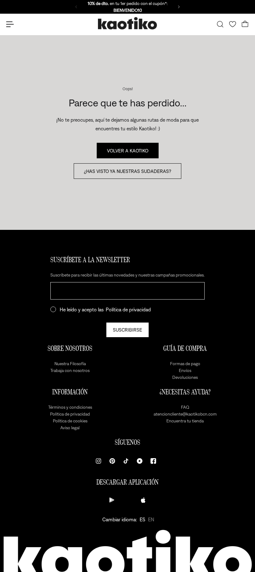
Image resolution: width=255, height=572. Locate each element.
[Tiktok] (126, 461)
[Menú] (10, 24)
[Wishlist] (232, 24)
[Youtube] (139, 461)
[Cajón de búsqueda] (220, 24)
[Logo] (127, 24)
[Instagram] (98, 461)
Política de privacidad (128, 309)
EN (151, 519)
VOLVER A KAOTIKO (127, 150)
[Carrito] (245, 24)
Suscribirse (127, 330)
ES (142, 519)
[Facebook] (153, 461)
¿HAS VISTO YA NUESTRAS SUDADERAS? (127, 171)
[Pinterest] (112, 461)
